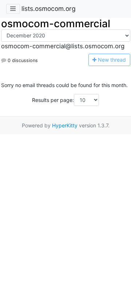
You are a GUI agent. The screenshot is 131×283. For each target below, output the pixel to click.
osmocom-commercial (55, 23)
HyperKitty (65, 125)
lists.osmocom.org (48, 8)
